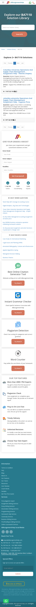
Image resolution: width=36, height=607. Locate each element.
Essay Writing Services (8, 506)
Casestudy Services (7, 517)
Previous (10, 63)
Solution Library (11, 49)
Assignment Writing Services (9, 503)
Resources (4, 483)
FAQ (2, 470)
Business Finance (8, 257)
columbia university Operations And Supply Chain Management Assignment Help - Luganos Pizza (17, 100)
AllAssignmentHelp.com (21, 603)
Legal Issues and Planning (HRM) (12, 242)
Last (22, 63)
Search (18, 34)
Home (3, 49)
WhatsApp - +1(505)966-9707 (11, 550)
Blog (2, 473)
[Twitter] (7, 531)
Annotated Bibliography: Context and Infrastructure (18, 246)
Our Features (5, 478)
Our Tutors (4, 481)
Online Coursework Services (9, 524)
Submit (18, 574)
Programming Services (8, 511)
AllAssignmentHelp (17, 2)
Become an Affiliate (14, 584)
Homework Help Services (8, 514)
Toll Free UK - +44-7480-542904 (12, 545)
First (5, 63)
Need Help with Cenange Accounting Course (16, 202)
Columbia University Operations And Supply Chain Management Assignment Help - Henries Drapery (18, 72)
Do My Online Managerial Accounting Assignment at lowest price (17, 218)
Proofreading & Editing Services (10, 522)
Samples (3, 491)
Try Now (17, 283)
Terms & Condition (7, 468)
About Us (4, 476)
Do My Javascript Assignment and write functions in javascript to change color (17, 229)
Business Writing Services (9, 519)
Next (18, 63)
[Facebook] (3, 531)
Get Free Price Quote (7, 494)
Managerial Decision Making (11, 254)
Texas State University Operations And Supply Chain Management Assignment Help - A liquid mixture (16, 211)
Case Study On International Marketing (14, 239)
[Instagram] (11, 531)
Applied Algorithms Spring (10, 250)
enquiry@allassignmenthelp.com (12, 540)
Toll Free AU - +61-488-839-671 (12, 548)
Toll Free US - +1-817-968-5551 (12, 543)
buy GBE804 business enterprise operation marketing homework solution (15, 223)
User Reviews (5, 486)
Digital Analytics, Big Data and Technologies (16, 205)
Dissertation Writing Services (9, 509)
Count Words (5, 489)
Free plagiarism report (8, 501)
